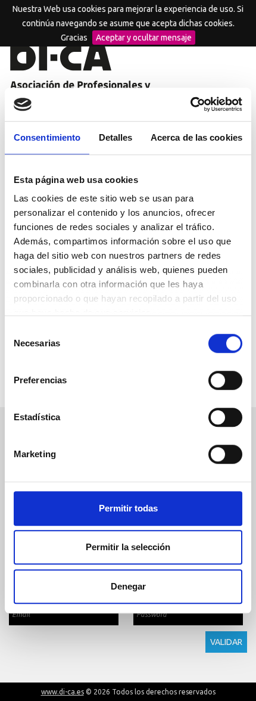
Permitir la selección (128, 547)
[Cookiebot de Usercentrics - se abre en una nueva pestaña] (190, 104)
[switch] (225, 380)
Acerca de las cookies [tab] (196, 137)
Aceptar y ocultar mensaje (144, 37)
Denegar (128, 586)
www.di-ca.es (62, 692)
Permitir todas (128, 508)
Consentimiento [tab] (47, 137)
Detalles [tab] (116, 137)
